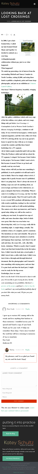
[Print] (15, 34)
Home (8, 21)
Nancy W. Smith (6, 467)
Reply (28, 309)
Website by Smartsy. (19, 472)
